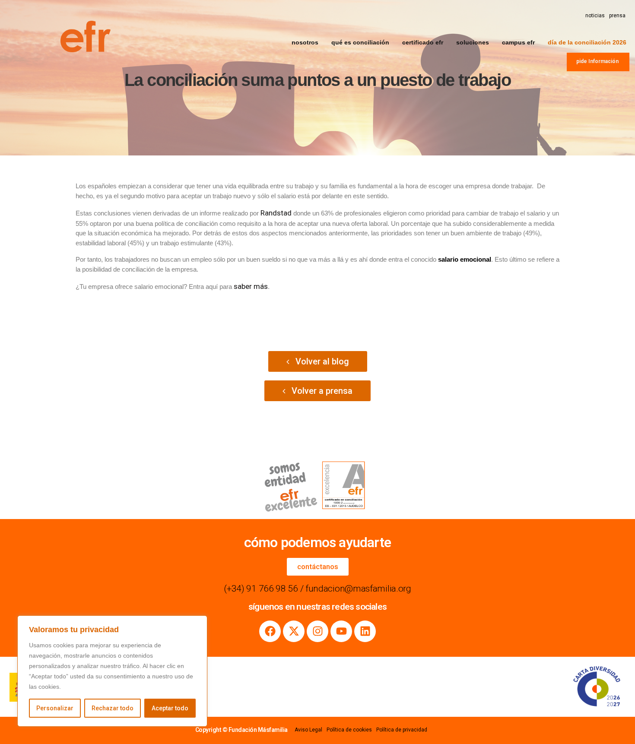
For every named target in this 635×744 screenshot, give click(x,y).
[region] (112, 671)
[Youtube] (341, 631)
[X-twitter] (294, 631)
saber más (251, 286)
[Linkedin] (365, 631)
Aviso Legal (308, 730)
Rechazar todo (112, 708)
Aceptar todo (170, 708)
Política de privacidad (401, 730)
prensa (617, 16)
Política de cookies (349, 730)
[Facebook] (270, 631)
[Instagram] (317, 631)
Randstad (276, 213)
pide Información (597, 61)
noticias (595, 16)
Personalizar (54, 708)
